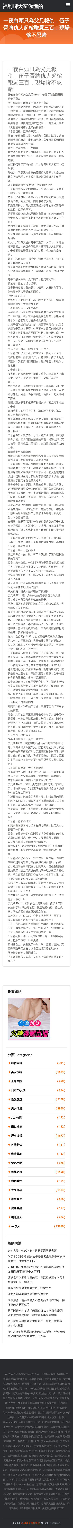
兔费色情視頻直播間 (29, 1503)
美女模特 (38, 1072)
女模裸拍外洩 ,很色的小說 (42, 1407)
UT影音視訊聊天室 (30, 1508)
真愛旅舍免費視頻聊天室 (47, 1494)
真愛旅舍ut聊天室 (22, 1494)
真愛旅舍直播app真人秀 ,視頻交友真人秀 (34, 1393)
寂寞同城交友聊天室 (53, 1422)
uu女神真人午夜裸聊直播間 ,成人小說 (37, 1417)
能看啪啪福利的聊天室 (15, 1379)
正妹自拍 (38, 1081)
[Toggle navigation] (68, 4)
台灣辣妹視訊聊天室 (31, 1498)
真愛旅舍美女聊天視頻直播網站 (32, 1427)
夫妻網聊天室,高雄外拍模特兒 (25, 1470)
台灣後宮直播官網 (17, 1455)
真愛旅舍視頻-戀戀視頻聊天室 (45, 1379)
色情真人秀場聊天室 (29, 1441)
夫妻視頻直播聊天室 (53, 1508)
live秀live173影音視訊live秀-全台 (22, 1374)
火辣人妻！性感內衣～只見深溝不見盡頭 (32, 1250)
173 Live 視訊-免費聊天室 (55, 1374)
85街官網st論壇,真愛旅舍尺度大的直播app (33, 1479)
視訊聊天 (38, 1217)
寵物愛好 (38, 1181)
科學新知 (38, 1144)
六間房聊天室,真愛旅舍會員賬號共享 (37, 1403)
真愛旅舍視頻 (51, 1498)
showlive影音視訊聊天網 (21, 1431)
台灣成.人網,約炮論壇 (19, 1474)
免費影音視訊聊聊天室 (41, 1455)
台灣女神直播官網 (32, 1383)
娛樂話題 (38, 1172)
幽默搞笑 (38, 1126)
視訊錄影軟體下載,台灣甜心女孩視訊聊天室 (40, 1460)
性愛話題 (38, 1099)
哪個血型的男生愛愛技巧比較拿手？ (29, 1288)
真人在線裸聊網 (49, 1441)
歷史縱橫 (38, 1135)
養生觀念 (38, 1199)
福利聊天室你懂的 (30, 1523)
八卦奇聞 (38, 1117)
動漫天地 (38, 1153)
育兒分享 (38, 1190)
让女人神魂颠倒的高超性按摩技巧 (28, 1294)
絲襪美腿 (38, 1063)
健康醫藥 (38, 1208)
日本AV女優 (38, 1090)
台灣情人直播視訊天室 (53, 1503)
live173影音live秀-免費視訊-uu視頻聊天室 (32, 1450)
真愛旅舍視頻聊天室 (32, 1436)
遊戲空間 (38, 1162)
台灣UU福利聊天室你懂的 (49, 1431)
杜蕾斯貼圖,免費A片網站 (40, 1489)
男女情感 (38, 1108)
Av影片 (38, 1226)
